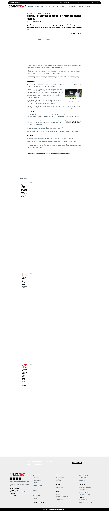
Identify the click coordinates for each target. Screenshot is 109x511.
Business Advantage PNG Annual (85, 486)
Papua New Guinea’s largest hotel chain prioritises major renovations (24, 189)
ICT (34, 487)
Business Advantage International (88, 2)
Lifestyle (81, 6)
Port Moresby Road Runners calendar (86, 502)
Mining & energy (36, 493)
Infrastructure (35, 488)
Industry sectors (32, 6)
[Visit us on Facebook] (14, 479)
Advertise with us (77, 2)
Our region (58, 479)
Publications (74, 6)
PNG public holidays (83, 477)
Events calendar (82, 480)
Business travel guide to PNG (62, 496)
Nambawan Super (66, 153)
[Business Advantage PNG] (17, 6)
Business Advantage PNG (37, 21)
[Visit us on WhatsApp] (17, 479)
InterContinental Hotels (46, 153)
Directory (62, 6)
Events (68, 6)
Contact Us (98, 2)
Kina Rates (61, 2)
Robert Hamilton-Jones (24, 288)
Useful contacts (59, 497)
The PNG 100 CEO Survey (84, 492)
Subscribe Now (77, 463)
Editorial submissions (68, 2)
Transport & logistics (37, 497)
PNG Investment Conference (84, 475)
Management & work (60, 477)
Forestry (35, 483)
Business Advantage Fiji (84, 490)
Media (34, 492)
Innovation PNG (82, 479)
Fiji (23, 273)
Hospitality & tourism (36, 13)
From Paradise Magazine (84, 499)
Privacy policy (13, 495)
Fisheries (35, 482)
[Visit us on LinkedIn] (11, 479)
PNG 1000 (58, 494)
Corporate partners (59, 499)
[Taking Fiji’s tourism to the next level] (19, 274)
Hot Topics (51, 6)
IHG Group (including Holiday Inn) (34, 153)
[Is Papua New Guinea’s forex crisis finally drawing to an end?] (19, 365)
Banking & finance (36, 477)
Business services (37, 480)
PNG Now (81, 501)
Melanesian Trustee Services (56, 153)
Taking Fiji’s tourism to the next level (24, 280)
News (48, 13)
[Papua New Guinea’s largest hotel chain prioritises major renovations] (18, 182)
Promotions (87, 6)
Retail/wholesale (36, 495)
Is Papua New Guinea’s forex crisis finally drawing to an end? (24, 375)
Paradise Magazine (83, 489)
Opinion (57, 6)
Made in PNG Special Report (84, 494)
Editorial (57, 486)
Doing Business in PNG (60, 492)
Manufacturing (36, 490)
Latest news (44, 13)
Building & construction (37, 479)
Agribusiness (35, 475)
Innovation (58, 475)
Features (29, 13)
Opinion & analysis (59, 487)
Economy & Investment (42, 6)
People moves (36, 498)
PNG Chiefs (58, 480)
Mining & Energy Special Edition (85, 487)
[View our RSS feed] (20, 479)
